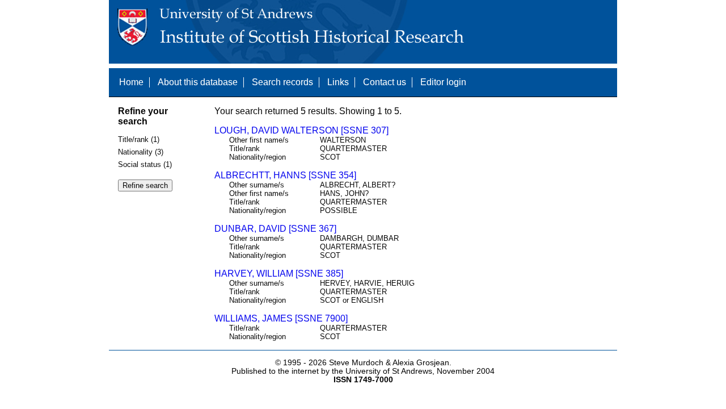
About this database (198, 82)
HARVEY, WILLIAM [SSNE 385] (278, 273)
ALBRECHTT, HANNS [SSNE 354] (285, 175)
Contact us (384, 82)
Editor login (443, 82)
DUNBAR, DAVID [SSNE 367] (275, 228)
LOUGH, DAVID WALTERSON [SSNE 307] (301, 130)
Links (338, 82)
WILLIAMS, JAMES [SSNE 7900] (281, 318)
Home (131, 82)
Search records (282, 82)
